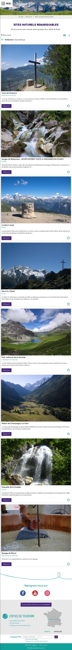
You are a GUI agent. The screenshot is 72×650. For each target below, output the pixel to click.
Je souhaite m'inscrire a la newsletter (36, 604)
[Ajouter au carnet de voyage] (68, 106)
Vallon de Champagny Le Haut (15, 423)
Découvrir (6, 106)
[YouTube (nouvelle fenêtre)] (36, 593)
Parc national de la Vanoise (14, 357)
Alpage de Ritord (9, 553)
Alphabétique (20, 40)
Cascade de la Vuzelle (11, 487)
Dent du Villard (8, 291)
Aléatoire (10, 40)
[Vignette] (64, 35)
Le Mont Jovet (8, 225)
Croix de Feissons (9, 93)
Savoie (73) (58, 631)
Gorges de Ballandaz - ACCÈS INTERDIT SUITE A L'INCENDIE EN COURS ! (33, 159)
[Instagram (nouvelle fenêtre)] (48, 593)
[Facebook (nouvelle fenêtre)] (24, 593)
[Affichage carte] (69, 35)
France (47, 631)
